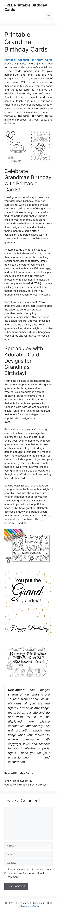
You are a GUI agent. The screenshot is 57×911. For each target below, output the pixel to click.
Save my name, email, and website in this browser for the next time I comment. (30, 873)
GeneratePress (31, 906)
